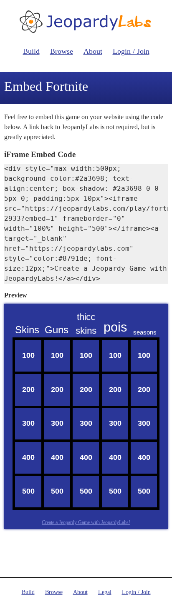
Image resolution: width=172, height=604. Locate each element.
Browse (61, 51)
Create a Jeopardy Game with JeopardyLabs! (86, 522)
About (92, 51)
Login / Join (131, 51)
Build (31, 51)
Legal (104, 592)
